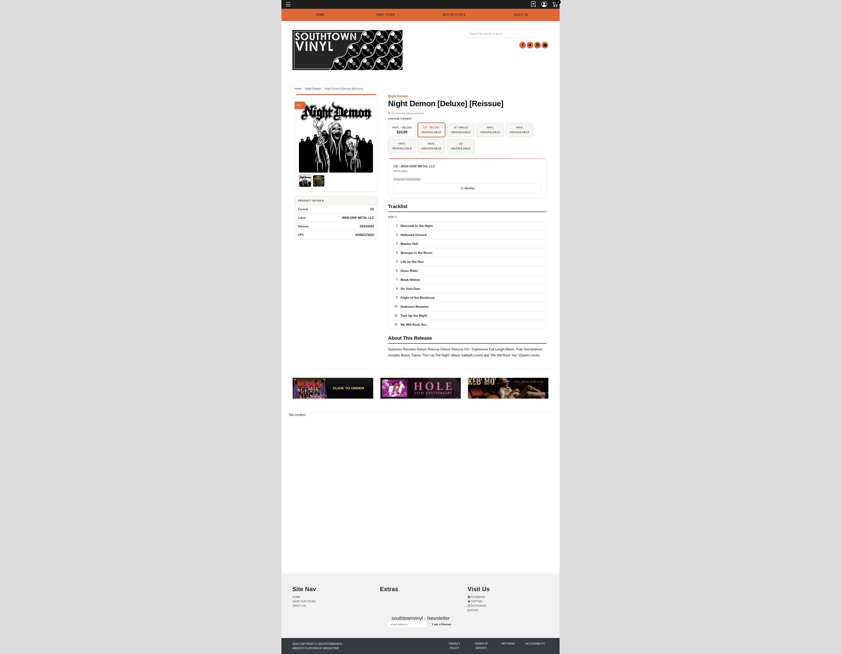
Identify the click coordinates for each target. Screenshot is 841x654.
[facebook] (522, 45)
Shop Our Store (304, 601)
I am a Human (441, 624)
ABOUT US (520, 14)
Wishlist (469, 188)
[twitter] (530, 45)
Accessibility (535, 643)
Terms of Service (481, 646)
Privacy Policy (454, 646)
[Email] (545, 45)
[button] (387, 15)
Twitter (476, 601)
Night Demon (313, 88)
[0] (555, 5)
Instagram (478, 605)
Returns (508, 643)
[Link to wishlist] (533, 5)
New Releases (454, 14)
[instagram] (537, 45)
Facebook (477, 597)
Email (474, 610)
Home (298, 88)
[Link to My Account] (544, 5)
